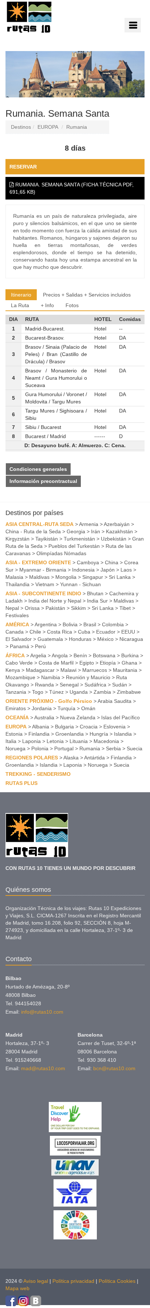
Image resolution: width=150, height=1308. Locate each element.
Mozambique (20, 677)
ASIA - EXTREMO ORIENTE (38, 562)
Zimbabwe (129, 692)
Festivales (17, 615)
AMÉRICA (17, 624)
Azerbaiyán (117, 524)
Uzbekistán (113, 539)
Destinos (21, 127)
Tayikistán (46, 539)
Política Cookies (117, 1281)
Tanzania (15, 692)
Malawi (68, 670)
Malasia (14, 577)
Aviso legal (35, 1281)
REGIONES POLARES (31, 758)
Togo (37, 692)
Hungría (99, 734)
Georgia (76, 531)
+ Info (47, 305)
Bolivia (70, 624)
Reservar (23, 167)
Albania (40, 727)
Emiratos (15, 708)
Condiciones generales (38, 469)
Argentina (46, 624)
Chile (35, 632)
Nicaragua (131, 639)
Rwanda (44, 685)
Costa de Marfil (56, 663)
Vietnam (44, 584)
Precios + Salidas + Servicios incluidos (87, 295)
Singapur (92, 577)
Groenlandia (69, 734)
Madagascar (40, 670)
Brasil (89, 624)
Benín (80, 655)
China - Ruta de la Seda (33, 531)
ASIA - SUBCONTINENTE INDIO (43, 593)
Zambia (102, 692)
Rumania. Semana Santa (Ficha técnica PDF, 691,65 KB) (71, 188)
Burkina (130, 655)
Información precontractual (43, 481)
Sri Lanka (120, 577)
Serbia (113, 748)
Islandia (123, 734)
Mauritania (125, 670)
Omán (88, 708)
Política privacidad (73, 1281)
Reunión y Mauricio (88, 677)
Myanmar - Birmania (42, 570)
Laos (126, 570)
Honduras (80, 639)
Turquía (66, 708)
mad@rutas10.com (43, 1068)
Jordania (42, 708)
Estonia (14, 734)
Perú (40, 646)
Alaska (71, 758)
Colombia (113, 624)
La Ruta (20, 305)
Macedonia (106, 741)
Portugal (64, 748)
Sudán (119, 685)
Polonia (39, 748)
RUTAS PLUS (21, 783)
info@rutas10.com (42, 1012)
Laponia (31, 741)
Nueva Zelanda (77, 717)
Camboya (88, 562)
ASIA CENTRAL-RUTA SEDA (39, 524)
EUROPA (48, 127)
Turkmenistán (79, 539)
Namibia (50, 677)
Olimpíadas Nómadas (61, 553)
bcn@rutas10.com (114, 1068)
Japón (107, 570)
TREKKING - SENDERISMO (38, 774)
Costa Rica (59, 632)
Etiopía (108, 663)
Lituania (79, 741)
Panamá (19, 646)
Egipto (86, 663)
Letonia (55, 741)
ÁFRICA (15, 655)
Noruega (15, 748)
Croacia (89, 727)
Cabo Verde (19, 663)
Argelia (38, 655)
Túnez (56, 692)
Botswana (104, 655)
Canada (14, 632)
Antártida (94, 758)
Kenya (12, 670)
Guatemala (50, 639)
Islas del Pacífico (120, 717)
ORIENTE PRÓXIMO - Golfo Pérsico (48, 701)
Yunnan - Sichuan (80, 584)
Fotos (72, 305)
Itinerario (21, 295)
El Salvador (18, 639)
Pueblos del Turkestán (74, 546)
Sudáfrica (95, 685)
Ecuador (105, 632)
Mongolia (65, 577)
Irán (95, 531)
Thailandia (17, 584)
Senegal (69, 685)
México (105, 639)
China (111, 562)
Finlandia (39, 734)
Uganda (79, 692)
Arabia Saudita (114, 701)
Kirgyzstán (17, 539)
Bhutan (95, 593)
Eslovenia (114, 727)
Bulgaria (64, 727)
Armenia (88, 524)
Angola (60, 655)
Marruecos (94, 670)
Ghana (129, 663)
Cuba (84, 632)
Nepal (12, 608)
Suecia (134, 748)
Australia (44, 717)
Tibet (125, 608)
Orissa (32, 608)
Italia (10, 741)
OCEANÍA (17, 717)
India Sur (97, 601)
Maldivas (39, 577)
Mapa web (17, 1288)
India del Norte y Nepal (54, 601)
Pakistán (55, 608)
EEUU (128, 632)
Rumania (76, 127)
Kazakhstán (119, 531)
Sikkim (78, 608)
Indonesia (83, 570)
